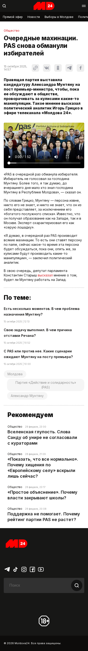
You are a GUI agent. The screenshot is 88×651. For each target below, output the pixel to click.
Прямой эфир (13, 17)
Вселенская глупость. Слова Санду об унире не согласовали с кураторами (42, 437)
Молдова (15, 374)
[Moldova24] (44, 6)
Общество (11, 30)
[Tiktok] (15, 569)
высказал (45, 275)
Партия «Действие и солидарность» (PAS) (45, 384)
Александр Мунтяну (27, 396)
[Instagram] (24, 569)
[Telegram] (7, 569)
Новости (33, 17)
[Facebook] (32, 569)
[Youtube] (41, 569)
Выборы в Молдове (59, 17)
